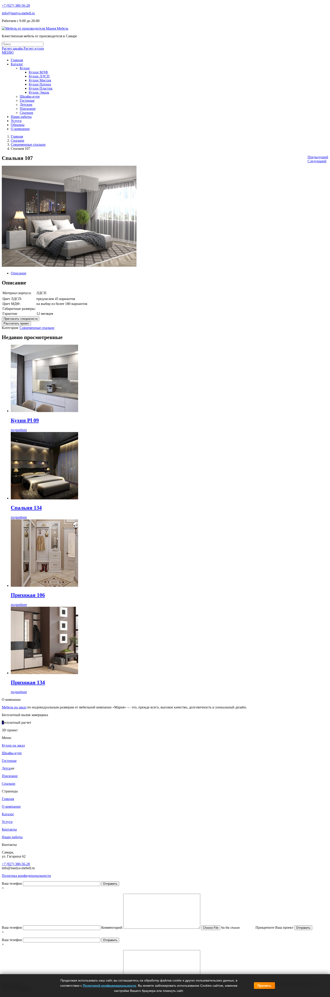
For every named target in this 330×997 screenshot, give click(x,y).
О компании (11, 806)
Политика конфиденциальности (26, 876)
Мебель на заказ (14, 707)
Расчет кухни (34, 48)
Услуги (7, 822)
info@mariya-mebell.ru (18, 13)
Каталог (8, 814)
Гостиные (9, 761)
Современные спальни (28, 144)
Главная (17, 136)
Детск (6, 768)
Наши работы (12, 837)
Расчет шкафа (13, 48)
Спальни (17, 140)
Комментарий (112, 927)
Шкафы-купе (12, 753)
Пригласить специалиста (20, 318)
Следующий (317, 161)
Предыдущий (318, 157)
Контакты (9, 829)
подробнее (19, 430)
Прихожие (10, 776)
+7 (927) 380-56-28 (16, 5)
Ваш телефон (12, 883)
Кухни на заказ (13, 745)
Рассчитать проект (16, 323)
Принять (264, 985)
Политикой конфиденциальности (109, 985)
